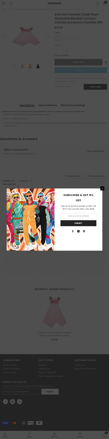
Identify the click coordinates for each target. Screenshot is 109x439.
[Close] (102, 188)
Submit (78, 223)
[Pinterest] (84, 231)
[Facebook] (73, 231)
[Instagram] (78, 231)
